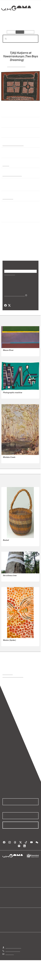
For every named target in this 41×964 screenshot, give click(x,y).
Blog (23, 897)
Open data (6, 897)
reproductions (8, 674)
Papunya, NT (7, 198)
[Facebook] (5, 305)
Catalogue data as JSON (13, 295)
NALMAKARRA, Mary (11, 543)
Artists (19, 24)
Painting (6, 165)
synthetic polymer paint (12, 175)
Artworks (8, 24)
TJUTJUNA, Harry (9, 643)
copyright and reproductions (13, 676)
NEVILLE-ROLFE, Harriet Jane (14, 460)
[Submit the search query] (4, 39)
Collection (16, 16)
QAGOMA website (9, 899)
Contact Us (9, 954)
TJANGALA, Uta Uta (16, 66)
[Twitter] (9, 305)
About (23, 899)
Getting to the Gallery (13, 947)
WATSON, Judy (8, 578)
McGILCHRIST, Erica (10, 395)
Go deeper (32, 24)
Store (4, 902)
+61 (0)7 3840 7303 (12, 951)
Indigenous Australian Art (12, 145)
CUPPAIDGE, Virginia (11, 353)
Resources (29, 32)
